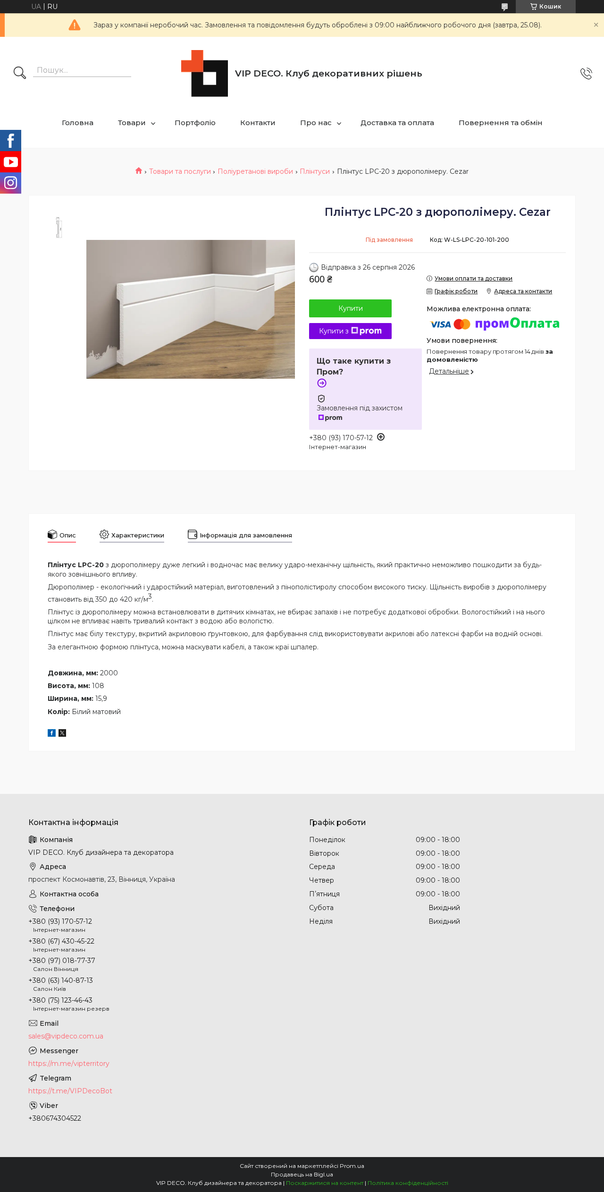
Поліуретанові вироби (255, 171)
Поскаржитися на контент (324, 1182)
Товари (132, 122)
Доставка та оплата (397, 122)
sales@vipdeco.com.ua (65, 1036)
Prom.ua (352, 1165)
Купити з (334, 331)
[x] (62, 734)
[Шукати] (19, 74)
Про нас (316, 122)
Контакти (258, 122)
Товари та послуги (180, 171)
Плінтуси (315, 171)
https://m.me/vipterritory (68, 1063)
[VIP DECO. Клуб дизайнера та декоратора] (204, 73)
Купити (350, 308)
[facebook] (52, 734)
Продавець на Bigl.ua (302, 1174)
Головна (77, 122)
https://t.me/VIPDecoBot (70, 1091)
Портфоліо (195, 122)
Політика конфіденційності (408, 1182)
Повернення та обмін (501, 122)
